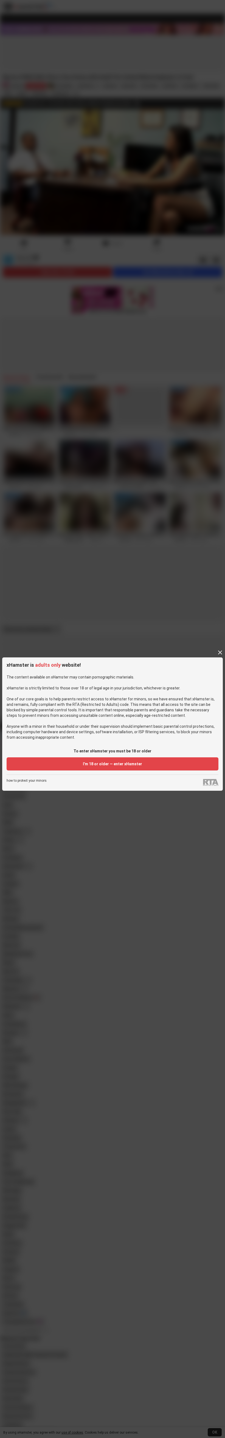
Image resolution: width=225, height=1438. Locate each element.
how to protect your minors (27, 781)
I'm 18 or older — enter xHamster (112, 764)
